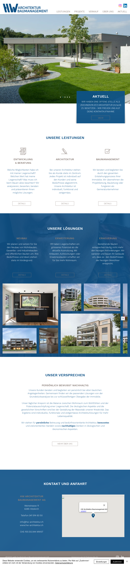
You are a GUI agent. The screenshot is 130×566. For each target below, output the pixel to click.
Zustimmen (117, 561)
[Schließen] (126, 561)
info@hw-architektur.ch (31, 522)
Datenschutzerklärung (64, 563)
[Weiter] (115, 59)
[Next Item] (123, 318)
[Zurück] (14, 59)
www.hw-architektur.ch (31, 525)
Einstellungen (101, 561)
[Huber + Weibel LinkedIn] (122, 557)
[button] (93, 11)
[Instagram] (120, 6)
